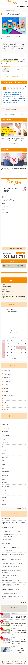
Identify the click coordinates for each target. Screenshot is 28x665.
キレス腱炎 (11, 94)
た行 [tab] (14, 88)
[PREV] (3, 337)
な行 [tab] (17, 88)
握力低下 (20, 92)
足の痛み (15, 92)
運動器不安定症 (12, 102)
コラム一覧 (23, 602)
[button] (11, 143)
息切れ (20, 98)
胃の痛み (6, 100)
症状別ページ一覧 (22, 508)
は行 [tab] (20, 88)
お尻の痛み (10, 92)
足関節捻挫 (16, 94)
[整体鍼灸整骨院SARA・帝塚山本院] (12, 2)
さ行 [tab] (11, 88)
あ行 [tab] (5, 88)
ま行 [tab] (23, 88)
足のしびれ (5, 92)
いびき (10, 100)
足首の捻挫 (5, 96)
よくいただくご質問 (15, 69)
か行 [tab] (8, 88)
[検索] (22, 55)
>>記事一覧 (14, 610)
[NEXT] (25, 337)
